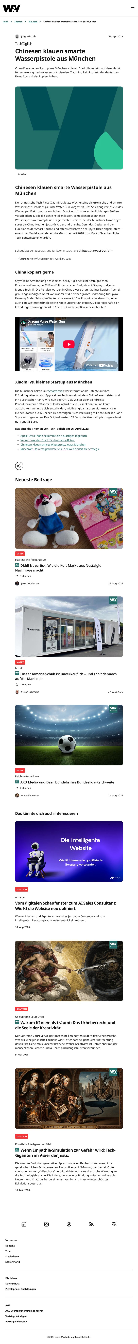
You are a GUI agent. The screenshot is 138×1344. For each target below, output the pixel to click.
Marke (20, 662)
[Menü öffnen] (132, 8)
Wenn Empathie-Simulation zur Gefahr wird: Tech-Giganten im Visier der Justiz (65, 1150)
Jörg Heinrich (28, 36)
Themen (18, 21)
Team (8, 1251)
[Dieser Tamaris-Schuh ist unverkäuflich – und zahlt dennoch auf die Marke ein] (69, 626)
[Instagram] (46, 1224)
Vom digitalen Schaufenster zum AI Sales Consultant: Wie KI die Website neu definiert (65, 903)
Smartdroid (55, 391)
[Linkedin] (24, 1224)
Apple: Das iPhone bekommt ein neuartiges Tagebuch (54, 436)
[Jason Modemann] (17, 583)
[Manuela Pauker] (17, 795)
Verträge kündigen (16, 1316)
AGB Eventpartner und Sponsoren (24, 1310)
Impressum (11, 1240)
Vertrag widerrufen (16, 1321)
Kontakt (9, 1245)
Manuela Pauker (30, 795)
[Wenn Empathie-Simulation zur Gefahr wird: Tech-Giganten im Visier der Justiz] (69, 1098)
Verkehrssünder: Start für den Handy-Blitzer (48, 440)
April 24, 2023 (63, 259)
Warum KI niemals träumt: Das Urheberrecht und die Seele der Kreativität (65, 1022)
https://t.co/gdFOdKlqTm (97, 250)
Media (19, 553)
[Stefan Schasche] (17, 692)
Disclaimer (11, 1278)
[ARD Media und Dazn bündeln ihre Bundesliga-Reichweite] (69, 735)
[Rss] (91, 1224)
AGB (7, 1305)
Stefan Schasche (30, 691)
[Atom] (114, 1224)
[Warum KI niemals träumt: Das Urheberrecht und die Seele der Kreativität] (69, 971)
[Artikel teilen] (19, 466)
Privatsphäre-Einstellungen (20, 1289)
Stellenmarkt (12, 1261)
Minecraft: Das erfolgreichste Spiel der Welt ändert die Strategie (60, 449)
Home (5, 21)
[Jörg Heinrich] (17, 36)
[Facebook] (69, 1224)
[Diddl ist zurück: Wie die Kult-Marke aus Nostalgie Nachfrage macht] (69, 518)
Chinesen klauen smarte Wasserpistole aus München (53, 444)
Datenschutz (12, 1283)
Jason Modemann (30, 583)
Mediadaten (12, 1256)
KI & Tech (33, 21)
